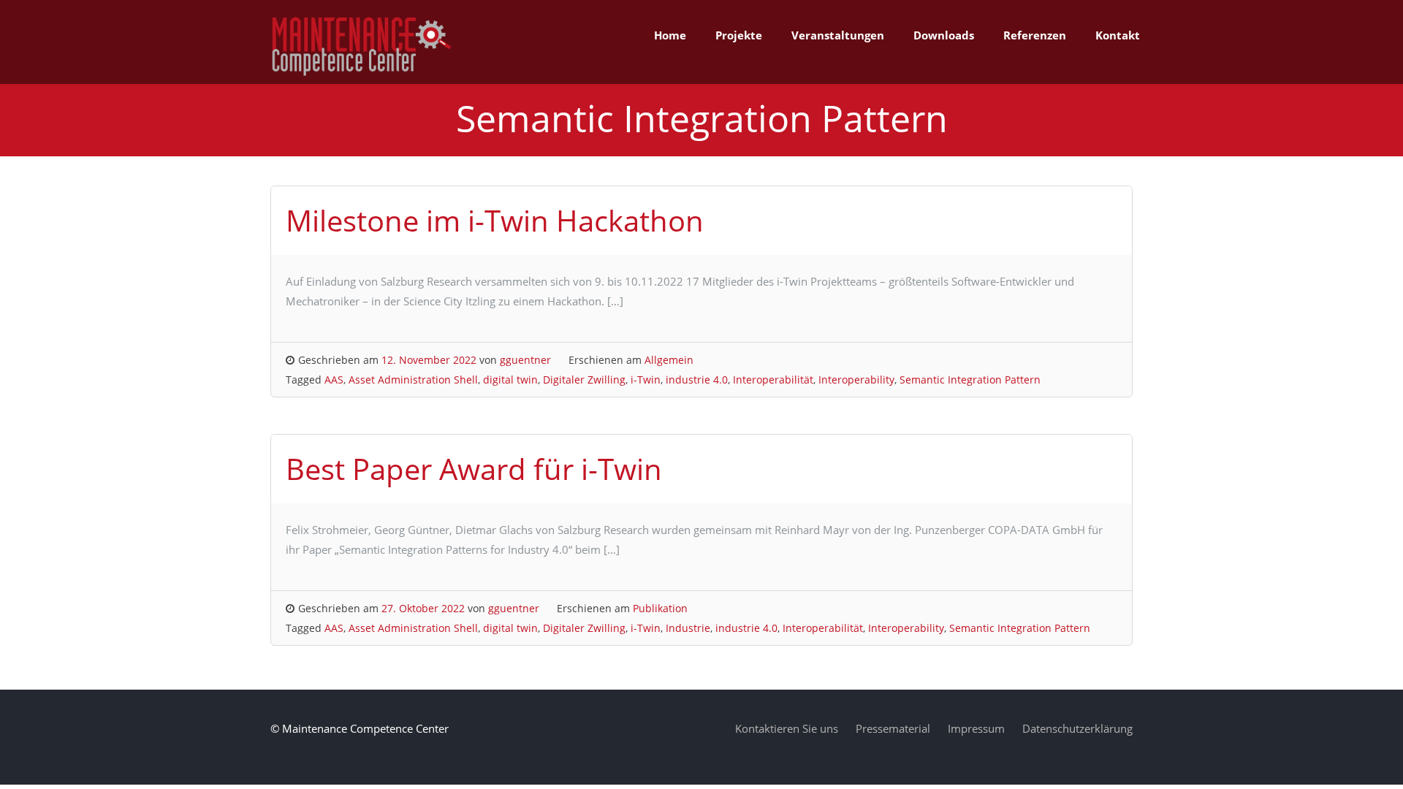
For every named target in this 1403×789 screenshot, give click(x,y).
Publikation (660, 608)
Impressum (976, 728)
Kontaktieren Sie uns (786, 728)
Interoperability (856, 379)
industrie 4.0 (697, 379)
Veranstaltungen (837, 35)
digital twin (510, 379)
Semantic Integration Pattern (970, 379)
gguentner (525, 360)
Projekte (738, 35)
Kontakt (1117, 35)
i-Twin (646, 379)
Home (670, 35)
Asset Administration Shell (413, 379)
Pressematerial (893, 728)
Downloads (943, 35)
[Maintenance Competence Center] (361, 73)
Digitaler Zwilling (584, 379)
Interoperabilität (773, 379)
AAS (333, 379)
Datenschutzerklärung (1077, 728)
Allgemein (669, 360)
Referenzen (1034, 35)
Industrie (688, 628)
